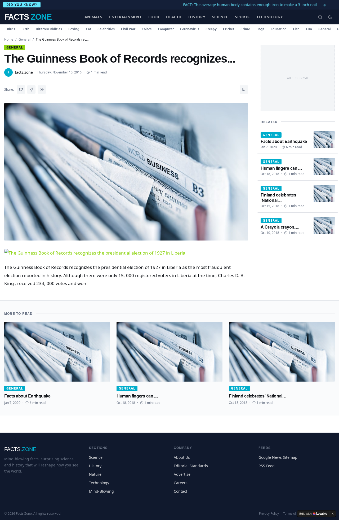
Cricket (228, 29)
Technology (269, 16)
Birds (11, 29)
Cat (88, 29)
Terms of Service (295, 514)
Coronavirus (189, 29)
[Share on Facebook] (31, 89)
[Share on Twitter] (21, 89)
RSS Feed (266, 465)
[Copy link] (42, 89)
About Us (182, 457)
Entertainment (125, 16)
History (196, 16)
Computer (166, 29)
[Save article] (244, 89)
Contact (180, 491)
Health (173, 16)
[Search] (320, 16)
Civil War (128, 29)
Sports (242, 16)
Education (279, 29)
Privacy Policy (269, 514)
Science (220, 16)
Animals (93, 16)
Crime (245, 29)
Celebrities (106, 29)
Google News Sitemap (277, 457)
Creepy (211, 29)
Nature (95, 474)
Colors (146, 29)
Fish (296, 29)
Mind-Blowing (101, 491)
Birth (25, 29)
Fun (309, 29)
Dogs (260, 29)
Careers (181, 482)
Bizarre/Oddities (49, 29)
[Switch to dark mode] (330, 16)
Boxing (73, 29)
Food (153, 16)
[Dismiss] (332, 513)
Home (8, 39)
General (324, 29)
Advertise (182, 474)
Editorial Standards (191, 465)
